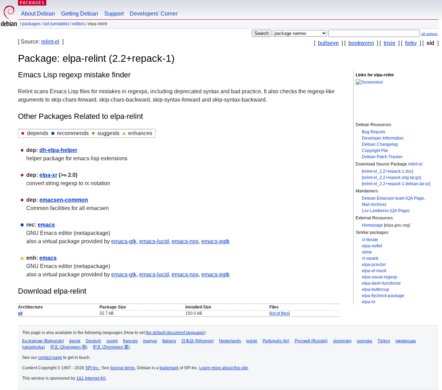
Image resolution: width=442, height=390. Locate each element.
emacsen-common (63, 200)
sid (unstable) (56, 23)
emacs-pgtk (215, 241)
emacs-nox (185, 241)
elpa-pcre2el (374, 264)
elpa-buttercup (375, 289)
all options (429, 34)
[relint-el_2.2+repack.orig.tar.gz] (391, 177)
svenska (364, 341)
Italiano (169, 341)
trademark (169, 367)
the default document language (175, 332)
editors (78, 23)
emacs (46, 225)
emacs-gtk (123, 241)
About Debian (38, 14)
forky (411, 43)
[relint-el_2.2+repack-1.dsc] (387, 171)
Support (114, 14)
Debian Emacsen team (383, 198)
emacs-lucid (154, 241)
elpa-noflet (372, 246)
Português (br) (275, 341)
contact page (50, 357)
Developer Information (383, 138)
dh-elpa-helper (58, 150)
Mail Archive (373, 204)
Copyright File (375, 150)
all (20, 313)
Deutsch (93, 341)
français (130, 341)
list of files (279, 313)
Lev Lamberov (375, 210)
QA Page (415, 198)
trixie (389, 43)
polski (251, 341)
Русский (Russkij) (311, 341)
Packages (32, 2)
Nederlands (230, 341)
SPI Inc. (92, 367)
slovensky (342, 341)
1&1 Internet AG (91, 378)
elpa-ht (368, 301)
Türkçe (383, 341)
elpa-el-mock (374, 270)
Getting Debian (79, 14)
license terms (122, 367)
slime (367, 252)
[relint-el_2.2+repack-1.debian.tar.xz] (396, 183)
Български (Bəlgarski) (43, 341)
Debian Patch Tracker (382, 156)
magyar (150, 341)
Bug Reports (373, 132)
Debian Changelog (380, 144)
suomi (112, 341)
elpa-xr (48, 175)
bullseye (328, 43)
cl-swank (370, 258)
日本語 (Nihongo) (197, 341)
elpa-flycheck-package (383, 295)
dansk (74, 341)
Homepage (372, 225)
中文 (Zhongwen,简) (68, 347)
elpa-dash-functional (381, 283)
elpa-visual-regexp (379, 277)
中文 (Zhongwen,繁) (111, 347)
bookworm (361, 43)
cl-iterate (370, 239)
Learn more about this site (223, 367)
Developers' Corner (153, 14)
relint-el (50, 42)
